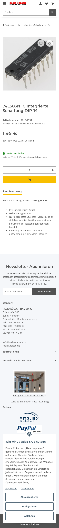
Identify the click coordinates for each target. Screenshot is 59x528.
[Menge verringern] (6, 170)
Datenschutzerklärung (15, 276)
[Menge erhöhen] (52, 170)
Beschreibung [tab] (12, 191)
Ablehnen (29, 515)
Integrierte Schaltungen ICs (30, 123)
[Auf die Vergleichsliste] (41, 43)
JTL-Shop (35, 523)
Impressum (11, 488)
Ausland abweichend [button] (37, 157)
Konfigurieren (29, 506)
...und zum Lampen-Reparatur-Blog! (29, 401)
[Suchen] (52, 12)
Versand (29, 140)
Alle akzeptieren (29, 497)
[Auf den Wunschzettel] (49, 43)
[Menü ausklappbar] (4, 2)
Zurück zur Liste (12, 24)
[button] (40, 3)
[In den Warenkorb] (5, 35)
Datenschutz (27, 488)
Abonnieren (44, 291)
